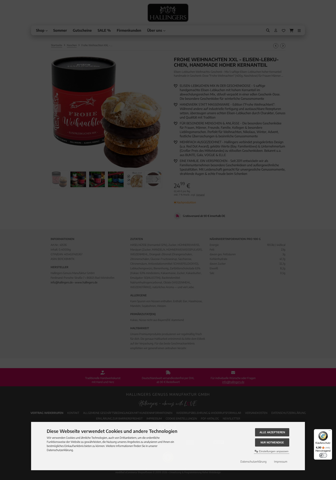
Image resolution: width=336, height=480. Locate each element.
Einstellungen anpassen (273, 451)
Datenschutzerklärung (253, 461)
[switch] (323, 455)
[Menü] (329, 431)
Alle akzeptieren (272, 432)
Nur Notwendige (272, 442)
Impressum (280, 461)
